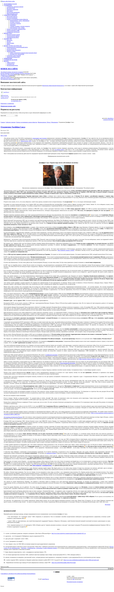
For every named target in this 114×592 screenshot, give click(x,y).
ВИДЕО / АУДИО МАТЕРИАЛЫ (13, 45)
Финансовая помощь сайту (8, 106)
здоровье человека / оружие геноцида (20, 26)
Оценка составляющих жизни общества (17, 19)
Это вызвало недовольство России (13, 417)
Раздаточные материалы (13, 12)
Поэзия (9, 41)
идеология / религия (15, 23)
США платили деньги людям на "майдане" (90, 359)
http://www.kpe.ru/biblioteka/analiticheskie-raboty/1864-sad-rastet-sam (81, 560)
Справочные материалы (13, 32)
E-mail (5, 135)
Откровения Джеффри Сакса (13, 127)
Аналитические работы (13, 36)
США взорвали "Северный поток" (42, 465)
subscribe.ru (110, 118)
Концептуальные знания (13, 34)
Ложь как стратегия (6, 77)
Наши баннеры (28, 573)
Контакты (21, 573)
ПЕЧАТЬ (6, 61)
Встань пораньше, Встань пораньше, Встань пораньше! (15, 73)
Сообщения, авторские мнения (15, 6)
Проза (8, 44)
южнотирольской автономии (67, 363)
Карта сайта (11, 1)
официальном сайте (26, 141)
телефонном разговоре (51, 354)
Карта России (14, 573)
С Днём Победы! (5, 76)
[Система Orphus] (56, 572)
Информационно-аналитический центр (17, 47)
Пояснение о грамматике (7, 103)
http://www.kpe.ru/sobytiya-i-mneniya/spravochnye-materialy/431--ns (69, 533)
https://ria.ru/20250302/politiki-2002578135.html (64, 562)
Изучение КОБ (11, 8)
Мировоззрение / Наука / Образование (48, 122)
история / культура (15, 22)
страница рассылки (108, 119)
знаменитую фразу (51, 453)
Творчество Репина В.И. (13, 57)
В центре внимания (12, 18)
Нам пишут (10, 11)
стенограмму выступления (39, 138)
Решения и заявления (12, 9)
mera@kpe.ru (6, 92)
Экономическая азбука (13, 37)
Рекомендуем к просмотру (14, 50)
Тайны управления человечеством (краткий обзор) (23, 52)
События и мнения (10, 122)
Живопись (9, 40)
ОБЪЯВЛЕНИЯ (8, 58)
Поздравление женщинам (7, 79)
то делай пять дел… (16, 101)
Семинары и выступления (14, 55)
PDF (2, 135)
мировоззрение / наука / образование (19, 20)
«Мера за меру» (11, 62)
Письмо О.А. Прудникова (7, 74)
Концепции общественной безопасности (53, 85)
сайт (73, 579)
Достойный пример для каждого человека (12, 72)
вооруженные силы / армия (17, 27)
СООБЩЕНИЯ (8, 5)
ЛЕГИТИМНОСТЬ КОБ (10, 4)
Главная (3, 122)
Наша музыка (10, 43)
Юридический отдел (12, 13)
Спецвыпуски (10, 64)
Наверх (33, 573)
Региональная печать (12, 65)
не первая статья (59, 149)
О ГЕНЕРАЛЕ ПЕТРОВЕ (10, 59)
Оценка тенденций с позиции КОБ (16, 29)
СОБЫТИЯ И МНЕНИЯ (10, 15)
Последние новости (12, 16)
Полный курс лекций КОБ (17, 54)
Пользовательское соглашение (75, 581)
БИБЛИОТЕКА (8, 33)
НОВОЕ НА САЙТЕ (9, 69)
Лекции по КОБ (11, 51)
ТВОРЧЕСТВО (8, 39)
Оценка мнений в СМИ (13, 30)
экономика (13, 25)
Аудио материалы (11, 48)
